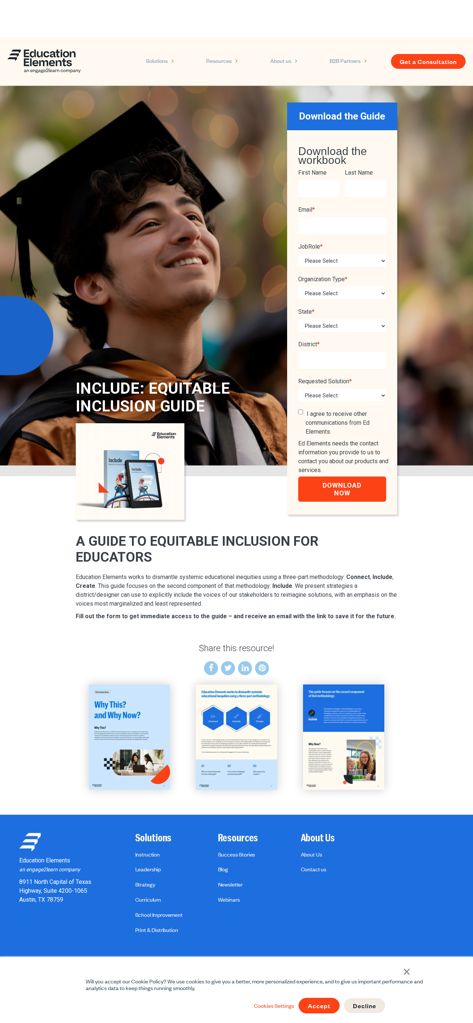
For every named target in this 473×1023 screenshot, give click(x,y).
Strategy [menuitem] (145, 884)
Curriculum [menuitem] (148, 899)
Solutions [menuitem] (153, 838)
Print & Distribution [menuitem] (156, 929)
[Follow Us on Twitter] (228, 668)
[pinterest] (262, 668)
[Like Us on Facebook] (211, 668)
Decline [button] (364, 1006)
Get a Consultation (428, 61)
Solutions (157, 60)
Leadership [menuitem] (148, 869)
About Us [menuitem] (318, 838)
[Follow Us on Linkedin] (245, 668)
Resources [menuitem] (238, 838)
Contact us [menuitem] (313, 869)
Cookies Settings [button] (274, 1005)
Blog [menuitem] (223, 869)
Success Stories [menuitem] (236, 854)
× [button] (407, 971)
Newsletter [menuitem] (230, 884)
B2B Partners (345, 60)
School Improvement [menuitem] (159, 914)
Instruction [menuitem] (147, 854)
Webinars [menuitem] (229, 899)
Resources (219, 60)
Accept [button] (319, 1006)
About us (280, 60)
